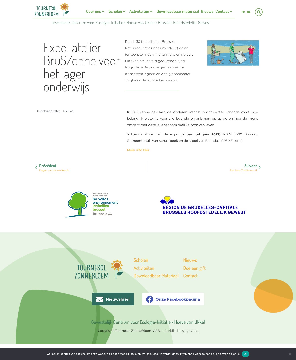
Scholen (115, 11)
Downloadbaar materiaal (178, 11)
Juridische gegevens (181, 331)
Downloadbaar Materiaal (156, 275)
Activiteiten (139, 11)
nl (248, 11)
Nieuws (207, 11)
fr (243, 11)
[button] (259, 12)
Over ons (93, 11)
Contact (222, 11)
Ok (245, 353)
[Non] (290, 353)
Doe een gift (194, 268)
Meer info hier (138, 150)
